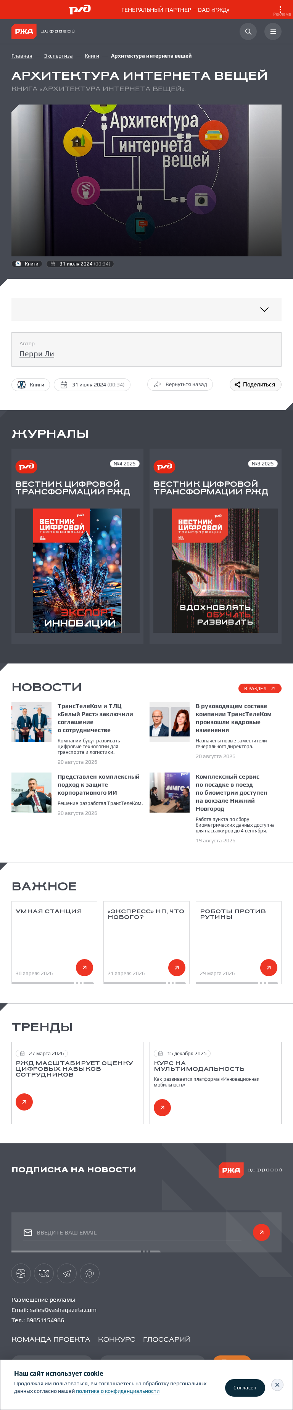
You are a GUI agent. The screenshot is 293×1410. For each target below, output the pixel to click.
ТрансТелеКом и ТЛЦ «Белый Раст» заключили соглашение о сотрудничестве (95, 718)
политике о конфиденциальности (117, 1391)
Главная (21, 56)
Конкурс (116, 1340)
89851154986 (45, 1320)
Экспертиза (58, 56)
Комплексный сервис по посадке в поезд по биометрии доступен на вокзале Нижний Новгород (231, 792)
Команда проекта (50, 1340)
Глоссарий (167, 1340)
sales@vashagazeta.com (63, 1309)
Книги (92, 56)
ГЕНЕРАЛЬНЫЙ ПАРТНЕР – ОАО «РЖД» (206, 11)
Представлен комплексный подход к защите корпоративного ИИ (99, 784)
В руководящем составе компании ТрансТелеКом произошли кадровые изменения (234, 718)
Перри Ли (36, 353)
